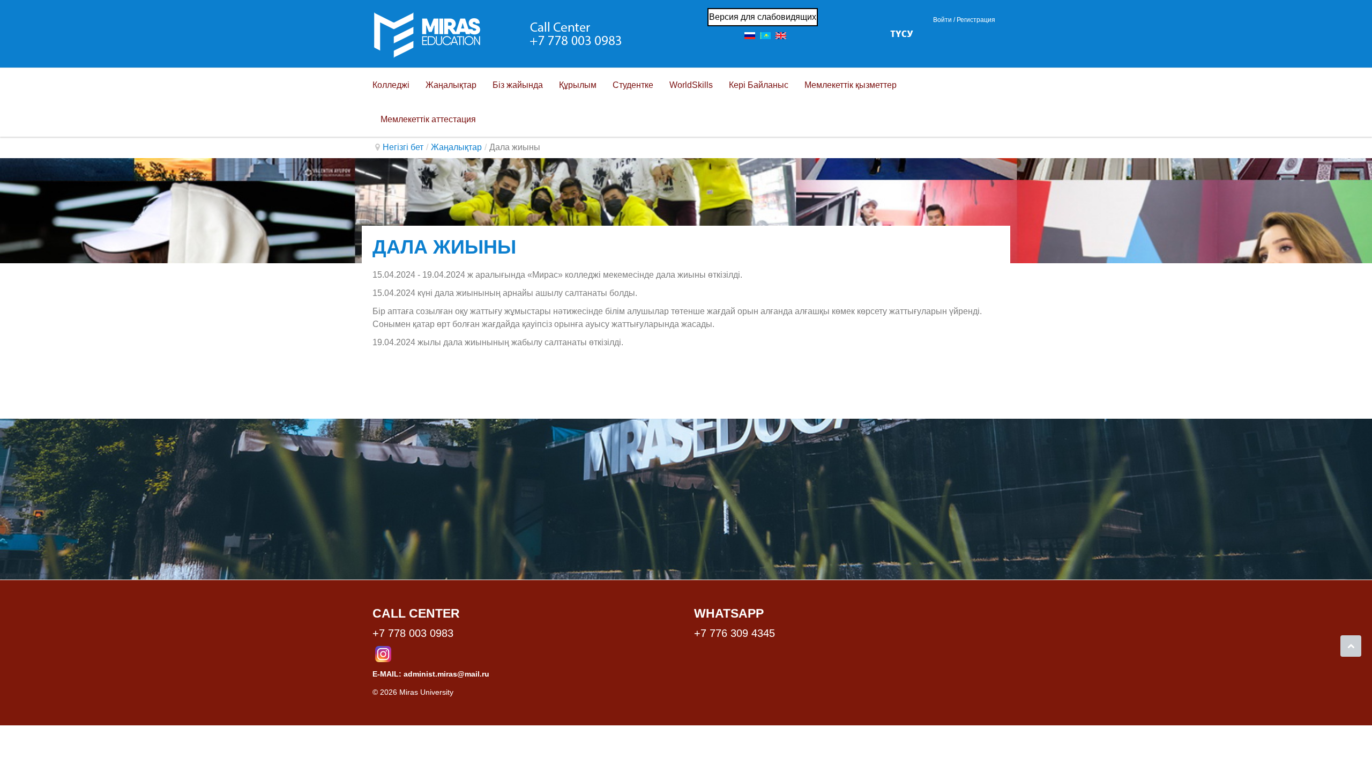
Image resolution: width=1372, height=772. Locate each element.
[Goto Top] (1350, 646)
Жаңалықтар (456, 147)
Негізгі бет (403, 147)
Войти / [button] (944, 20)
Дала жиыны (444, 247)
